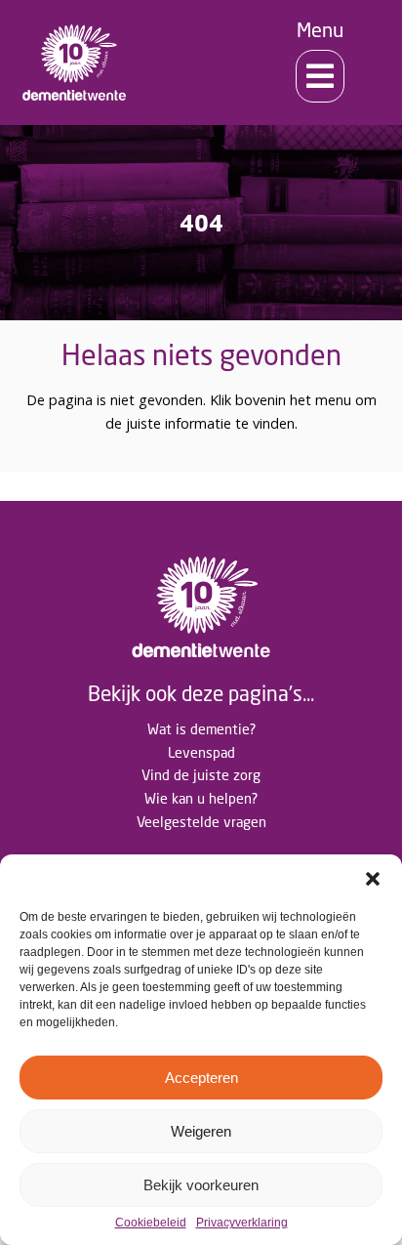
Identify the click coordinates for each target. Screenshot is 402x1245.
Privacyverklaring (242, 1223)
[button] (372, 879)
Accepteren (201, 1077)
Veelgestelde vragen (201, 821)
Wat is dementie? (201, 729)
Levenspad (201, 752)
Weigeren (201, 1131)
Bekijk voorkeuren (201, 1185)
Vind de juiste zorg (201, 775)
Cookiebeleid (150, 1223)
